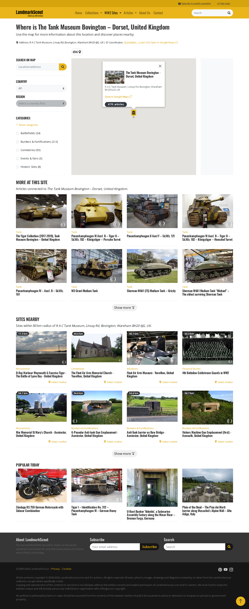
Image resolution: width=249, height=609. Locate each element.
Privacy (55, 568)
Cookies (66, 568)
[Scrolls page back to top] (240, 601)
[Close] (160, 66)
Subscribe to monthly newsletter (196, 3)
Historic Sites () (31, 167)
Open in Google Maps (162, 42)
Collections (92, 12)
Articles (128, 12)
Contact (158, 12)
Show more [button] (123, 307)
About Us (144, 12)
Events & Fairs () (31, 158)
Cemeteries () (30, 150)
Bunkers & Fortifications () (39, 142)
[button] (101, 13)
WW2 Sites (111, 12)
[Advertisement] (216, 116)
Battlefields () (30, 133)
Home (78, 12)
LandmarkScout (29, 13)
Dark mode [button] (225, 3)
